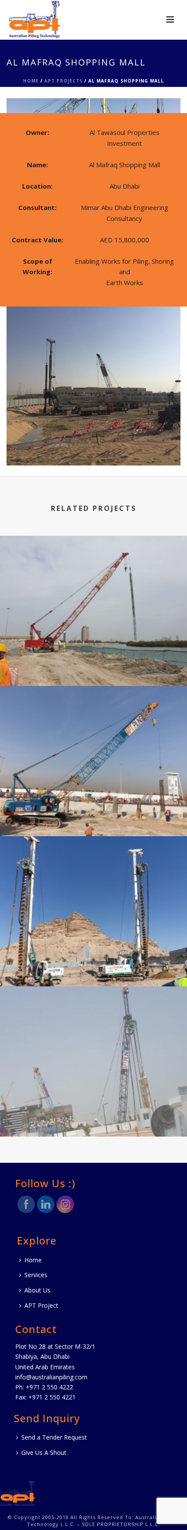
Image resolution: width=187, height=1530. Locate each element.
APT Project (41, 1305)
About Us (37, 1290)
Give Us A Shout (44, 1452)
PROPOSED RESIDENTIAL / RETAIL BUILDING (93, 1114)
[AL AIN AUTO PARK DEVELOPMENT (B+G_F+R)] (93, 872)
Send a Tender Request (54, 1437)
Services (35, 1275)
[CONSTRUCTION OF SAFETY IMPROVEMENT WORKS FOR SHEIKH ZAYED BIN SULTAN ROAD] (93, 572)
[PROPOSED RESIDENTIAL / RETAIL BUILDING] (93, 1023)
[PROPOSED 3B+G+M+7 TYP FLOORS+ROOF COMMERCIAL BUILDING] (93, 722)
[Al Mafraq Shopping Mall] (93, 104)
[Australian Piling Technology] (17, 1493)
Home (31, 81)
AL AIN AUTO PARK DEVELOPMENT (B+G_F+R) (93, 963)
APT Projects (63, 81)
